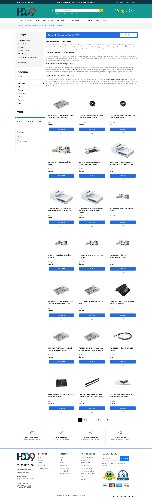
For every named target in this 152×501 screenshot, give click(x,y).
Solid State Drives (77, 13)
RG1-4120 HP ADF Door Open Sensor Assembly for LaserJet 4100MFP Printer (91, 211)
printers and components (115, 79)
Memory (30, 20)
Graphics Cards (23, 50)
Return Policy (85, 460)
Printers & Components (32, 25)
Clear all (20, 76)
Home (21, 25)
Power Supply (64, 471)
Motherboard (64, 465)
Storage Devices (23, 44)
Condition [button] (20, 132)
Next (108, 420)
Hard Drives (61, 20)
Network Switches (74, 20)
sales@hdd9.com (23, 472)
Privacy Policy (85, 463)
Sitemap (83, 479)
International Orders (87, 471)
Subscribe (124, 458)
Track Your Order (43, 468)
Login (40, 457)
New (20, 144)
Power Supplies (88, 20)
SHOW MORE (23, 62)
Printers (21, 20)
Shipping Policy (85, 465)
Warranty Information (88, 474)
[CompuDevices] (26, 11)
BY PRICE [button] (19, 112)
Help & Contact (120, 2)
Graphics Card (64, 468)
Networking (21, 54)
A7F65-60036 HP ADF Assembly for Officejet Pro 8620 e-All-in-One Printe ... (60, 211)
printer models (75, 70)
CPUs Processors (23, 40)
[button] (29, 40)
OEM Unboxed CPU (68, 13)
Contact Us (41, 465)
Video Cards (84, 13)
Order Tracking (131, 2)
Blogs (105, 20)
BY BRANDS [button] (20, 83)
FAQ (82, 476)
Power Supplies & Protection (27, 57)
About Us (41, 463)
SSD (61, 460)
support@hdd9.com (24, 469)
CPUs (37, 20)
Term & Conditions (86, 468)
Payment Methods (87, 457)
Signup (40, 460)
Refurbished (23, 141)
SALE (98, 20)
